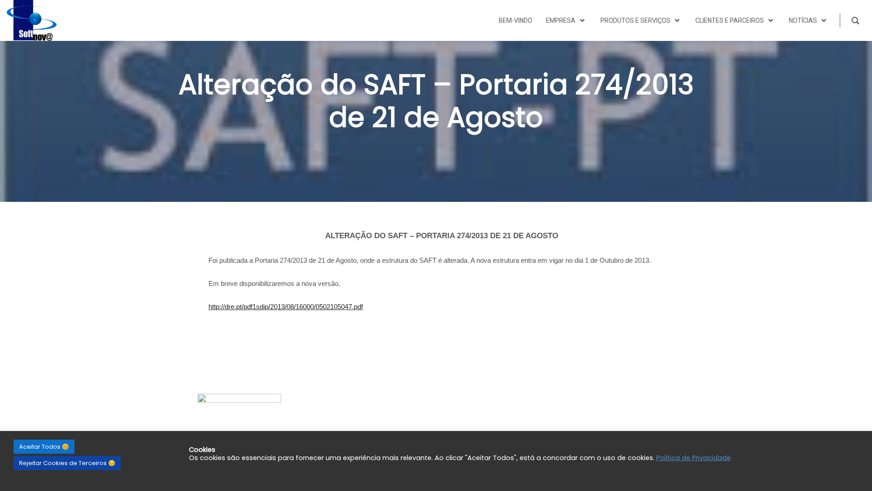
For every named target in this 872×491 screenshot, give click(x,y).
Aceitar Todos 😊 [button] (44, 446)
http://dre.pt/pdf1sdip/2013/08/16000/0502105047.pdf (285, 307)
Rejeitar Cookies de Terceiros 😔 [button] (67, 463)
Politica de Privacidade (693, 458)
